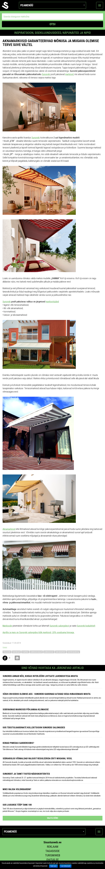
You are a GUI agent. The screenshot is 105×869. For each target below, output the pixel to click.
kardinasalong (73, 652)
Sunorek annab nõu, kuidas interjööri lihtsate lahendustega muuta (40, 676)
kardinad (16, 652)
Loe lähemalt (65, 866)
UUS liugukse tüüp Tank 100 (17, 804)
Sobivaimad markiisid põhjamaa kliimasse (26, 709)
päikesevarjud (36, 652)
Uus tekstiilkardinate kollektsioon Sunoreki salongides (34, 727)
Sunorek (7, 652)
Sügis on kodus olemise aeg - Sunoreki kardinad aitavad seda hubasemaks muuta (47, 694)
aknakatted (60, 652)
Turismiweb (52, 855)
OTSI (52, 24)
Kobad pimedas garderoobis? (18, 743)
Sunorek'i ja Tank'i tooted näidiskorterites (26, 773)
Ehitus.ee (52, 859)
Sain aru (53, 866)
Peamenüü (26, 5)
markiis (25, 652)
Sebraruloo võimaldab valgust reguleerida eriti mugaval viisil (37, 758)
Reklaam (52, 846)
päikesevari (49, 652)
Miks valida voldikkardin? (17, 789)
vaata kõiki (52, 818)
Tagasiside (52, 851)
